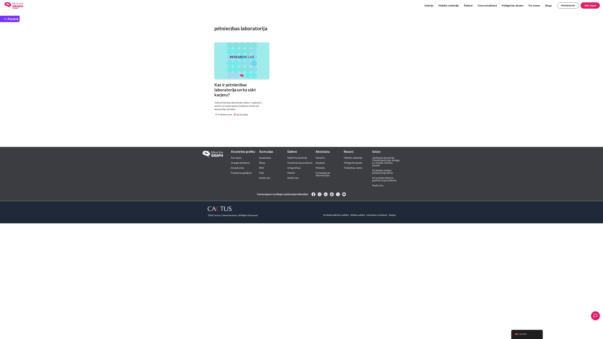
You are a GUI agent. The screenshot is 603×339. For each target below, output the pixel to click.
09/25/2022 (242, 114)
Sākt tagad (590, 5)
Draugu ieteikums (240, 162)
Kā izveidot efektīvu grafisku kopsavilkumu (384, 179)
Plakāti (291, 172)
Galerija (428, 5)
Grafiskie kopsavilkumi (299, 162)
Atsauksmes (237, 167)
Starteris (320, 157)
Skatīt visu (264, 177)
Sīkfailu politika (357, 215)
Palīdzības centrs (353, 167)
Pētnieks (320, 167)
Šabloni (468, 5)
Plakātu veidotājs (448, 5)
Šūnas (262, 162)
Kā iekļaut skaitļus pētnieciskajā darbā (382, 171)
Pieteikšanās (568, 5)
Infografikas (294, 167)
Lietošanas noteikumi (376, 215)
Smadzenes (265, 157)
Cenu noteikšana (487, 5)
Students (320, 162)
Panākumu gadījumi (241, 172)
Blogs (548, 5)
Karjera (392, 215)
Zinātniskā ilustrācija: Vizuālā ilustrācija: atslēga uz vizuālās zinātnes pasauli (385, 161)
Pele (261, 172)
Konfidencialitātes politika (336, 215)
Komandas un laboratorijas (323, 174)
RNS (261, 167)
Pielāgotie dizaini (353, 162)
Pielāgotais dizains (513, 5)
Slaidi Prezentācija (297, 157)
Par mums (534, 5)
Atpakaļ (12, 19)
